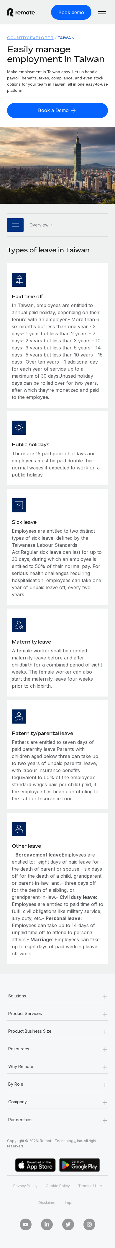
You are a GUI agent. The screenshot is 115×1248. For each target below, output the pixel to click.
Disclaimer (47, 1202)
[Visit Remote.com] (25, 12)
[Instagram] (89, 1224)
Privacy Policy (25, 1186)
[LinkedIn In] (47, 1224)
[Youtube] (26, 1224)
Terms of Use (90, 1186)
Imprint (71, 1202)
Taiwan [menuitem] (66, 38)
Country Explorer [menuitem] (30, 38)
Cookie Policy (58, 1186)
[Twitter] (68, 1224)
